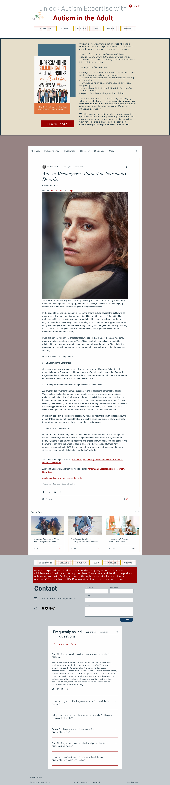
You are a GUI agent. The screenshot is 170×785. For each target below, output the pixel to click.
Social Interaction (68, 484)
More (111, 151)
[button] (136, 151)
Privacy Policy (36, 777)
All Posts (35, 151)
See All (136, 512)
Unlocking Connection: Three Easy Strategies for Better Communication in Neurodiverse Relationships (47, 540)
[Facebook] (43, 608)
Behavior (85, 151)
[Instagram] (53, 608)
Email (87, 596)
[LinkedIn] (50, 608)
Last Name (114, 587)
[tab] (67, 644)
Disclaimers (132, 782)
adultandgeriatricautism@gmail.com (59, 598)
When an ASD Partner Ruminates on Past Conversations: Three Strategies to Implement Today (122, 540)
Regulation (70, 151)
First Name (89, 587)
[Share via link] (60, 492)
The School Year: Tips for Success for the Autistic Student (84, 540)
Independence (51, 151)
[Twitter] (46, 608)
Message (88, 605)
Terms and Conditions (40, 782)
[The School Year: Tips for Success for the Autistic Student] (85, 525)
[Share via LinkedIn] (55, 492)
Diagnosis (99, 151)
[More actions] (126, 166)
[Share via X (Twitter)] (49, 492)
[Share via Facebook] (43, 492)
